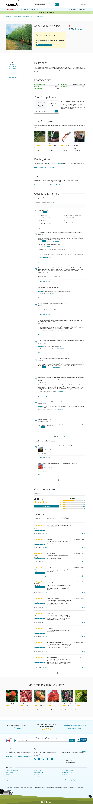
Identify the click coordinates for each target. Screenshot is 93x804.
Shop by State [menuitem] (33, 9)
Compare (38, 150)
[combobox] (40, 518)
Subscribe (71, 740)
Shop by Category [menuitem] (22, 9)
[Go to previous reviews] (55, 673)
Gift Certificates (9, 781)
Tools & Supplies (12, 68)
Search (56, 4)
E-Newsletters (9, 778)
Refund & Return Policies (66, 772)
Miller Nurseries (37, 778)
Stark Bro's (8, 16)
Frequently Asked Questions (12, 780)
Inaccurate (57, 241)
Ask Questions (49, 29)
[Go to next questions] (67, 437)
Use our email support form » (72, 757)
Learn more (52, 202)
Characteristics (12, 64)
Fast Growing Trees (38, 184)
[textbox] (59, 200)
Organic (35, 781)
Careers (7, 776)
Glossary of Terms (38, 770)
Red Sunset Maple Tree (48, 467)
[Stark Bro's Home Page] (14, 4)
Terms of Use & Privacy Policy (68, 780)
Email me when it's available (44, 45)
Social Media (64, 778)
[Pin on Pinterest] (9, 740)
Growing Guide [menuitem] (72, 9)
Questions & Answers (13, 75)
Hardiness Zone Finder (39, 772)
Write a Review (46, 506)
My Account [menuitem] (82, 9)
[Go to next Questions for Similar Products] (63, 480)
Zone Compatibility (13, 66)
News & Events (37, 780)
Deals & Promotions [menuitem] (11, 9)
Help (7, 1)
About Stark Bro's (9, 772)
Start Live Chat (69, 755)
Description (11, 62)
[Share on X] (12, 740)
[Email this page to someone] (15, 740)
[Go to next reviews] (64, 673)
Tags (10, 73)
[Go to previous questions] (52, 437)
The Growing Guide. (58, 163)
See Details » (18, 728)
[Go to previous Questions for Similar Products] (56, 480)
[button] (72, 500)
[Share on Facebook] (7, 740)
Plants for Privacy (49, 184)
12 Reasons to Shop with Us (81, 1)
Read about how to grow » (44, 167)
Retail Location (64, 774)
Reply (54, 241)
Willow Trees (59, 184)
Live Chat (21, 1)
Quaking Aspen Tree (48, 449)
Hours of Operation (38, 776)
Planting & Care (12, 70)
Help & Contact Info (38, 774)
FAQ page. (84, 751)
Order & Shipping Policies (67, 770)
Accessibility (8, 774)
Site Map (63, 776)
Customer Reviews (13, 77)
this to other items (77, 35)
